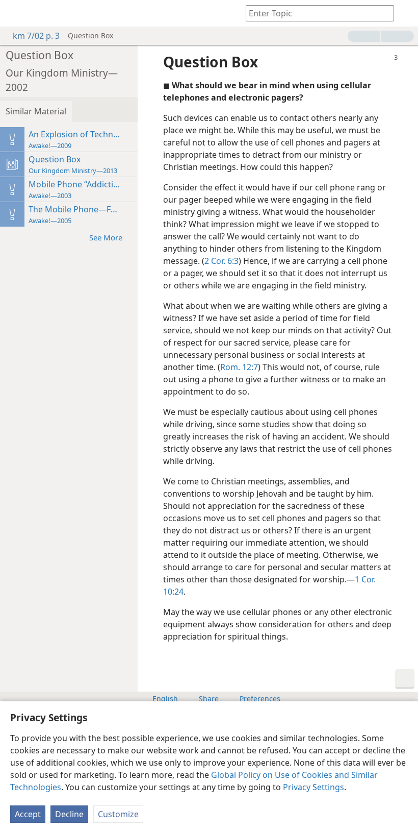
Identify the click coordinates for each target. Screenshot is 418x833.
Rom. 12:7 (239, 367)
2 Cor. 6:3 (221, 260)
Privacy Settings (313, 787)
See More (105, 237)
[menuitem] (15, 13)
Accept (28, 814)
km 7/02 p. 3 (36, 35)
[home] (15, 13)
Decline (69, 814)
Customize (118, 814)
